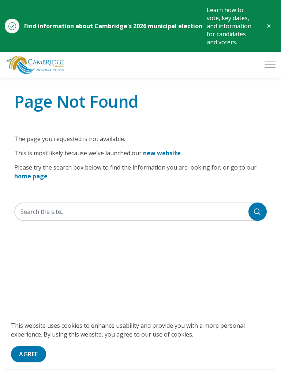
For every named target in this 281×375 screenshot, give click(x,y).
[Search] (257, 212)
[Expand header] (270, 65)
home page (31, 176)
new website (162, 153)
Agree (28, 354)
